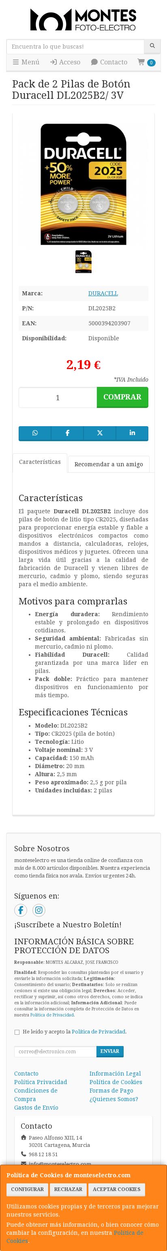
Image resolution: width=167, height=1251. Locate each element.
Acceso (69, 62)
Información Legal (115, 1073)
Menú (29, 62)
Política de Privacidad (52, 1015)
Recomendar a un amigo (109, 464)
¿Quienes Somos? (114, 1099)
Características (40, 462)
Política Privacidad (40, 1082)
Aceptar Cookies (117, 1189)
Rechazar (68, 1189)
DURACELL (103, 293)
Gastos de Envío (36, 1107)
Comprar (122, 397)
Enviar (110, 1051)
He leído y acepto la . (75, 1032)
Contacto (112, 62)
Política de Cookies (116, 1082)
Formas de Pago (111, 1090)
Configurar (27, 1189)
